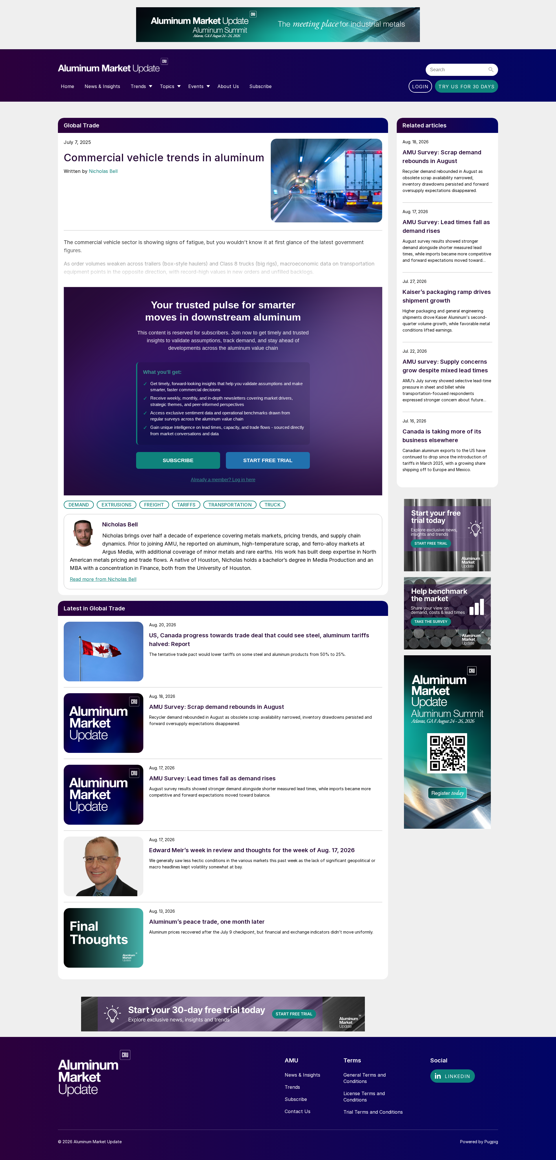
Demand (79, 505)
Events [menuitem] (196, 86)
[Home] (113, 67)
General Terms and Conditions (364, 1078)
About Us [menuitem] (228, 86)
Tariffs (186, 505)
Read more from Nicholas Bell (103, 579)
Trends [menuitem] (138, 86)
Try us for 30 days (466, 86)
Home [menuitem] (67, 86)
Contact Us (297, 1111)
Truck (272, 505)
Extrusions (116, 505)
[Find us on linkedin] (452, 1076)
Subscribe (296, 1099)
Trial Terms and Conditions (373, 1112)
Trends (292, 1087)
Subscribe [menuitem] (260, 86)
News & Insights (302, 1075)
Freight (154, 505)
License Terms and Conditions (364, 1097)
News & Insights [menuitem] (102, 86)
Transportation (230, 505)
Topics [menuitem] (167, 86)
